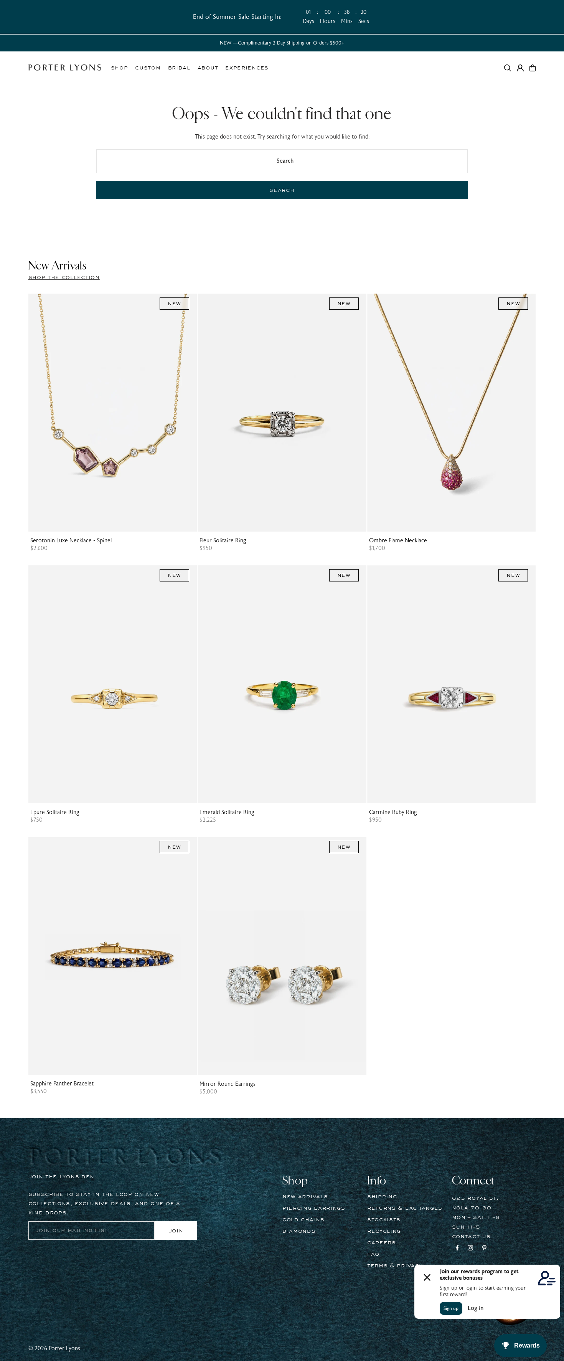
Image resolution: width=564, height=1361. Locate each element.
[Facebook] (457, 1249)
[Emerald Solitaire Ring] (282, 684)
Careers (381, 1242)
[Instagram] (470, 1249)
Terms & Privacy (395, 1266)
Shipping (382, 1196)
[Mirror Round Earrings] (282, 956)
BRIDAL (179, 68)
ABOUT (208, 68)
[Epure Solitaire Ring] (112, 684)
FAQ (373, 1254)
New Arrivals (305, 1196)
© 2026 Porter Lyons (54, 1348)
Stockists (384, 1219)
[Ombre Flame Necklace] (451, 413)
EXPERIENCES (247, 68)
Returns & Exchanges (404, 1208)
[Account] (520, 67)
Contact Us (471, 1236)
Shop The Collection (64, 277)
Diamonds (299, 1231)
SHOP (119, 68)
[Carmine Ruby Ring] (451, 684)
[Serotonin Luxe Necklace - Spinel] (112, 413)
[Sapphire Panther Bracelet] (112, 956)
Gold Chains (303, 1219)
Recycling (384, 1231)
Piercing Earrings (313, 1208)
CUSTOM (147, 68)
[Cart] (532, 67)
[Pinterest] (484, 1249)
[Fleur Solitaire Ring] (282, 413)
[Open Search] (507, 67)
